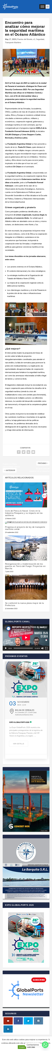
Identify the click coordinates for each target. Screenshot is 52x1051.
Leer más (31, 1047)
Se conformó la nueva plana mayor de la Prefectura (24, 604)
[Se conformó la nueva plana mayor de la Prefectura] (26, 587)
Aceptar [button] (22, 1047)
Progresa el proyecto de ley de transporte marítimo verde (25, 528)
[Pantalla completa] (46, 648)
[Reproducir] (6, 648)
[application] (26, 637)
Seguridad (40, 39)
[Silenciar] (42, 648)
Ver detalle (18, 744)
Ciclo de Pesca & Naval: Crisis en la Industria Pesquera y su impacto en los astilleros (24, 513)
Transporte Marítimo (13, 42)
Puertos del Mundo (24, 39)
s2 (34, 39)
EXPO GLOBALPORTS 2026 (19, 722)
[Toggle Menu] (42, 6)
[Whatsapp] (45, 1045)
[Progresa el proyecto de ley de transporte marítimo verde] (26, 523)
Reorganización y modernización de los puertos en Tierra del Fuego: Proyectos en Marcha (25, 566)
